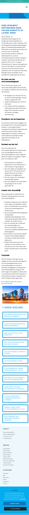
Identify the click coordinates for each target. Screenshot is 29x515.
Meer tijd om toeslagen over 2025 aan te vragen (14, 343)
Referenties (6, 477)
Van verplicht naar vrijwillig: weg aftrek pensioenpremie (14, 378)
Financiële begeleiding (8, 461)
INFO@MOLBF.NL (19, 1)
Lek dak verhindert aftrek (13, 361)
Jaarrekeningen (7, 454)
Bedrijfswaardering (8, 459)
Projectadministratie (8, 465)
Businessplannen (7, 452)
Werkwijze (5, 473)
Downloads (6, 481)
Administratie (6, 450)
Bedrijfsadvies (6, 448)
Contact (5, 483)
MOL (4, 475)
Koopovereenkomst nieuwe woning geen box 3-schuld (13, 369)
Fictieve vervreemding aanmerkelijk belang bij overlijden (12, 398)
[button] (27, 7)
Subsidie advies (7, 463)
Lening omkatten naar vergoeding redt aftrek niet (14, 388)
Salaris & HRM (6, 457)
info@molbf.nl (7, 438)
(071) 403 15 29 (10, 1)
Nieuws (5, 479)
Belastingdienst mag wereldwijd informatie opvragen (12, 418)
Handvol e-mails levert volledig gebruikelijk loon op (14, 408)
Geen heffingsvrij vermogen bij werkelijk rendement (14, 325)
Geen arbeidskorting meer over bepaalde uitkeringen (15, 315)
